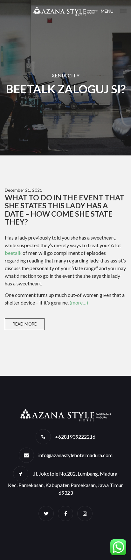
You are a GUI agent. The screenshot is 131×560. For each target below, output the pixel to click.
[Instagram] (85, 513)
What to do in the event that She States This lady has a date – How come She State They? (64, 209)
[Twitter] (46, 513)
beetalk (13, 253)
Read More (25, 324)
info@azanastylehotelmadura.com (75, 455)
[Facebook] (65, 513)
